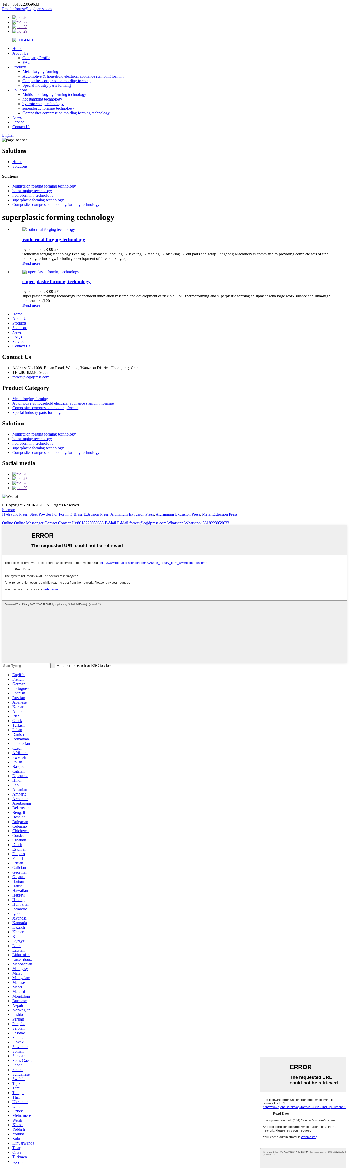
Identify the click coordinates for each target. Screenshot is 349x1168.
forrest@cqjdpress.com (30, 377)
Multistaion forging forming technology (54, 94)
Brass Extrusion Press (91, 514)
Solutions (19, 90)
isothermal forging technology (53, 239)
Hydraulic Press (15, 514)
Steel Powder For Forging (51, 514)
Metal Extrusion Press (219, 514)
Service (18, 122)
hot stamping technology (42, 99)
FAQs (27, 62)
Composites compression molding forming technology (66, 113)
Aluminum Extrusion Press (132, 514)
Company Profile (36, 58)
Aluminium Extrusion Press (178, 514)
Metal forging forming (40, 71)
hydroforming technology (43, 104)
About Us (20, 53)
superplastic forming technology (48, 108)
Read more (31, 263)
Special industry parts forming (46, 85)
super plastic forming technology (56, 281)
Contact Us (21, 127)
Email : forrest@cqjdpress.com (27, 9)
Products (19, 67)
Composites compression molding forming (56, 81)
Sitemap (8, 509)
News (17, 117)
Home (17, 48)
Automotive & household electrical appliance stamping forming (73, 76)
